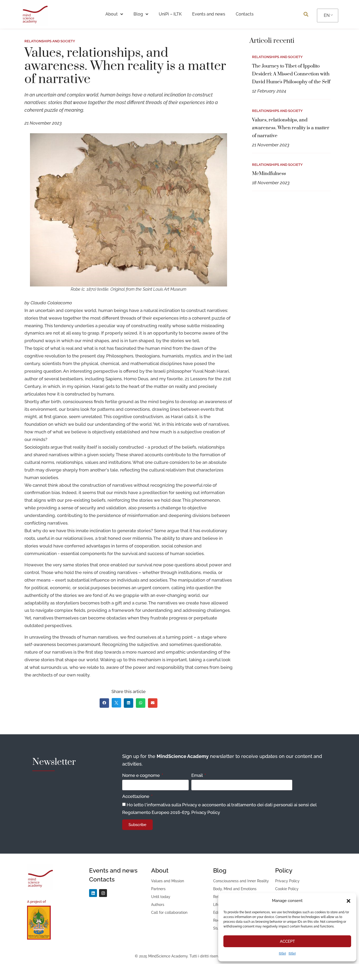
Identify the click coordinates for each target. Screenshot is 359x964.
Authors (157, 905)
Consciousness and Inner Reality (241, 881)
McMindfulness (269, 174)
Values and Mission (167, 881)
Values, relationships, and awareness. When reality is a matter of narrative (290, 128)
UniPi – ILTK (170, 14)
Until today (160, 897)
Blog (138, 14)
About (111, 14)
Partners (158, 889)
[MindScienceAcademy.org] (35, 24)
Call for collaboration (169, 912)
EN (327, 15)
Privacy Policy (205, 812)
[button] (348, 901)
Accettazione (136, 796)
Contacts (245, 14)
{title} (282, 953)
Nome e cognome (141, 775)
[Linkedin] (93, 893)
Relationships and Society (277, 165)
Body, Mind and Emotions (235, 889)
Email (197, 775)
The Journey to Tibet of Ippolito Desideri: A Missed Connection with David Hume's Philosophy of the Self (291, 74)
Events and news (208, 14)
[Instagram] (103, 893)
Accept (287, 941)
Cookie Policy (287, 889)
